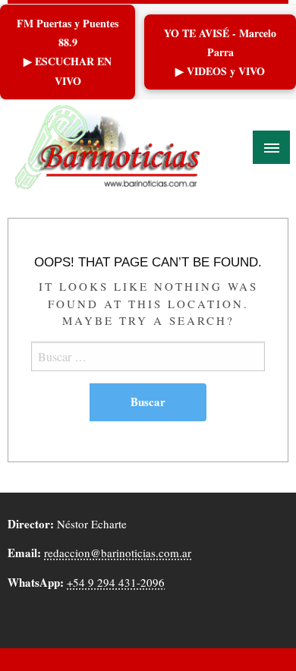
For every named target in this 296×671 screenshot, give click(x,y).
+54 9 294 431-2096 (116, 582)
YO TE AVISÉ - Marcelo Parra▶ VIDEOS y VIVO (220, 52)
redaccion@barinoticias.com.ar (117, 552)
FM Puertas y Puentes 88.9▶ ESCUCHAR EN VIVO (67, 52)
